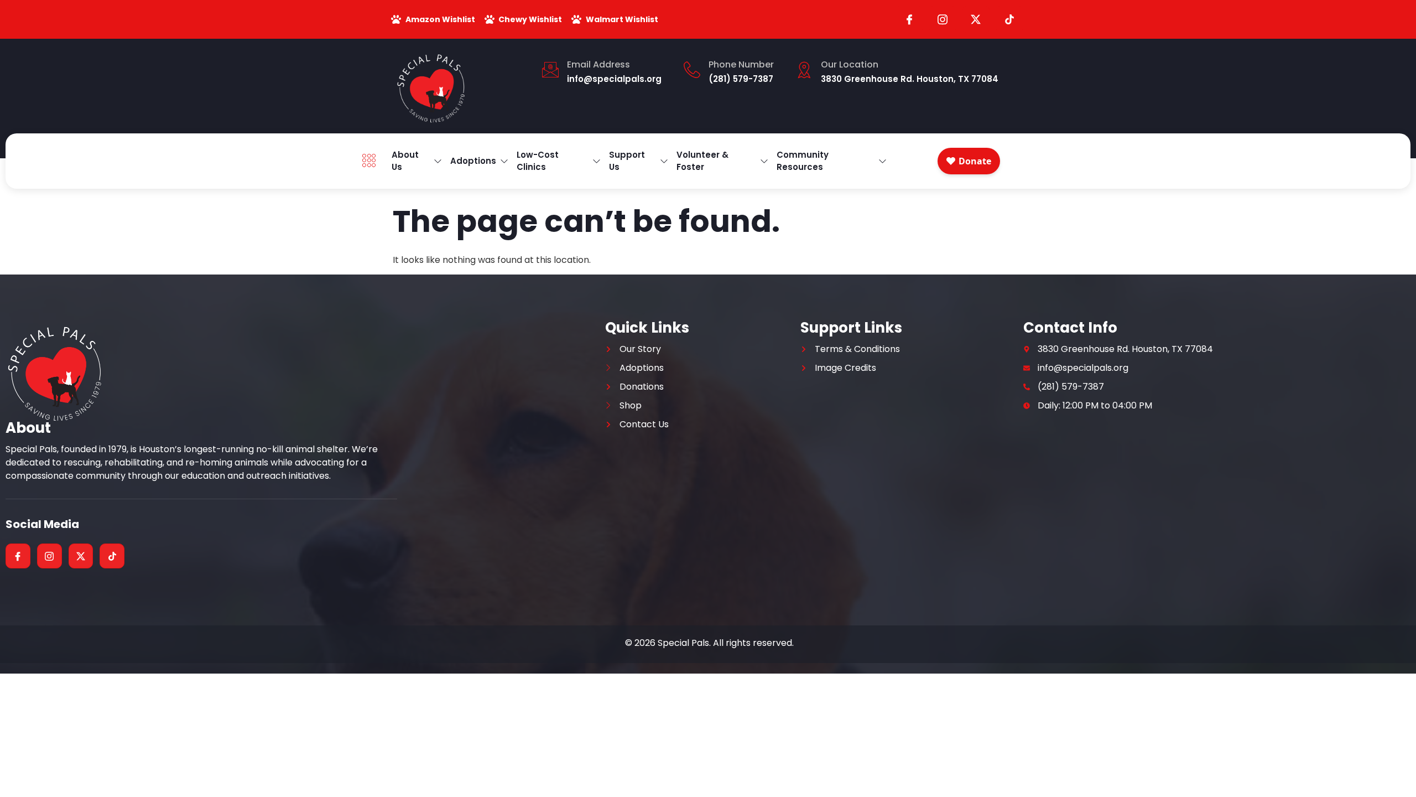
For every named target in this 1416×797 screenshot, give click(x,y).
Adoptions (473, 161)
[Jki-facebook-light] (909, 19)
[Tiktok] (1009, 19)
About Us (405, 161)
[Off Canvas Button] (371, 161)
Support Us (627, 161)
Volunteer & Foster (702, 161)
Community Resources (803, 161)
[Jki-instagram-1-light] (942, 19)
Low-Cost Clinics (538, 161)
